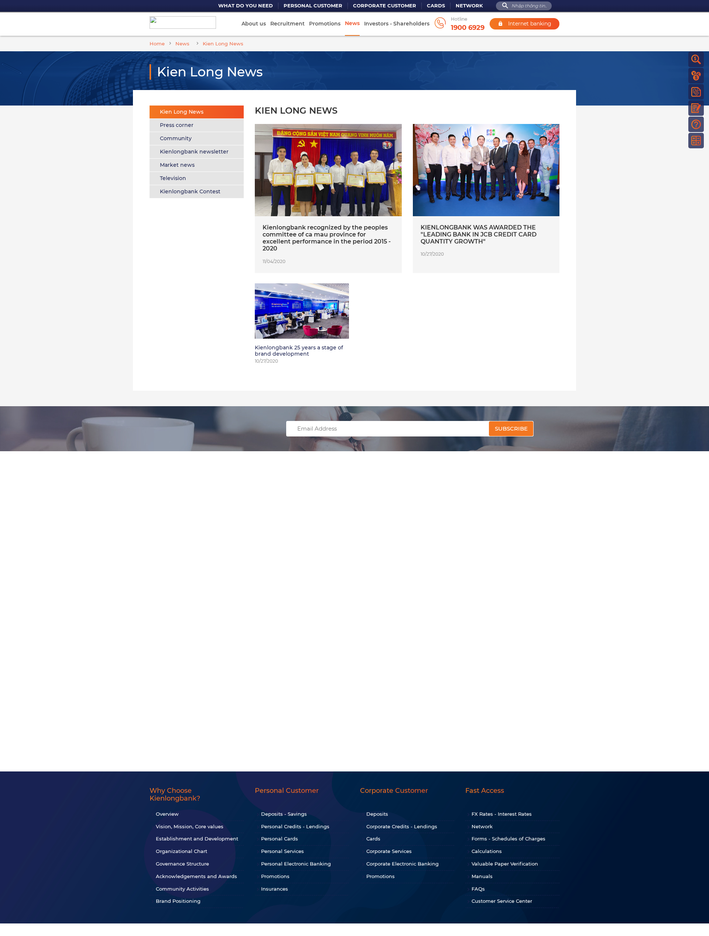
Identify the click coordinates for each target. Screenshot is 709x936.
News (352, 23)
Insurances (274, 889)
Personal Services (282, 851)
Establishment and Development (197, 839)
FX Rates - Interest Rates (502, 814)
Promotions (324, 23)
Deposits (377, 814)
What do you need (245, 5)
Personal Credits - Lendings (295, 826)
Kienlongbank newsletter (194, 151)
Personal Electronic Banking (296, 864)
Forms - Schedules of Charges (508, 839)
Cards (436, 5)
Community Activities (182, 889)
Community (176, 138)
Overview (167, 814)
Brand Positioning (178, 901)
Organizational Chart (181, 851)
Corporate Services (389, 851)
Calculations (487, 851)
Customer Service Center (502, 901)
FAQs (478, 889)
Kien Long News (181, 111)
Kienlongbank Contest (190, 191)
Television (173, 178)
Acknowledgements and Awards (196, 876)
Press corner (176, 125)
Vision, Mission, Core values (189, 826)
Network (469, 5)
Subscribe (511, 428)
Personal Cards (279, 839)
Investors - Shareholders (396, 23)
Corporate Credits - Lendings (401, 826)
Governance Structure (182, 864)
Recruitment (287, 23)
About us (254, 23)
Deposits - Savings (284, 814)
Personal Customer (313, 5)
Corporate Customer (384, 5)
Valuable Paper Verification (505, 864)
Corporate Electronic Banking (402, 864)
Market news (177, 165)
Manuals (482, 876)
